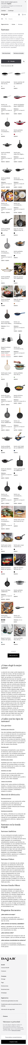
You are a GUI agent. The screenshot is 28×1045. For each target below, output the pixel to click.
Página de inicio (5, 24)
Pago (2, 982)
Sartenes (20, 24)
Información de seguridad (8, 1009)
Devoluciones (4, 986)
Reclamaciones (5, 989)
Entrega (3, 979)
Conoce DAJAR (5, 967)
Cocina (13, 24)
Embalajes (4, 993)
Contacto (3, 971)
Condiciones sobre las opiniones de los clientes (11, 1005)
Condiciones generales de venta (9, 1001)
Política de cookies (15, 1030)
